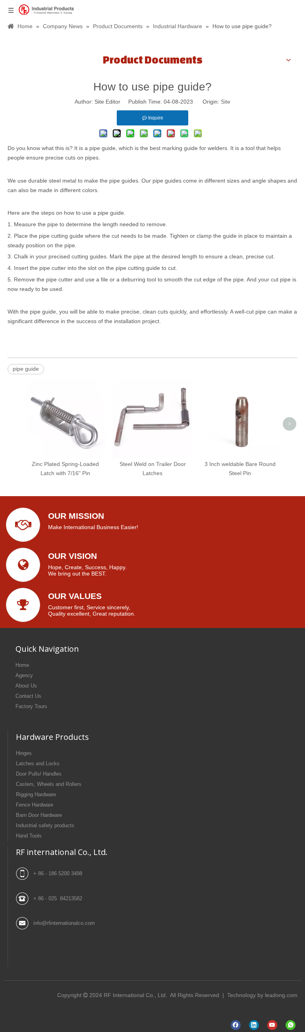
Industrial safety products (45, 825)
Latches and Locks (38, 763)
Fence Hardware (34, 805)
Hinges (24, 753)
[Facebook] (236, 1025)
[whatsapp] (290, 1025)
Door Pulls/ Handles (39, 774)
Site (225, 101)
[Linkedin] (254, 1025)
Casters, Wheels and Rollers (48, 784)
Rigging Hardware (36, 794)
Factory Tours (31, 706)
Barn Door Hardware (39, 815)
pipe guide (26, 369)
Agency (24, 675)
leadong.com (281, 995)
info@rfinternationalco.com (64, 923)
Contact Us (28, 696)
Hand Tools (29, 836)
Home (22, 665)
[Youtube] (272, 1025)
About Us (26, 686)
